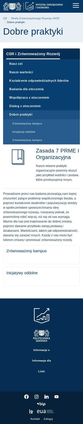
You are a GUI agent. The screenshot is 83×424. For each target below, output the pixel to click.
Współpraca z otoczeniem (29, 97)
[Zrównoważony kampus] (41, 255)
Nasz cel (15, 63)
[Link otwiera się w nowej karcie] (26, 396)
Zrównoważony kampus (27, 123)
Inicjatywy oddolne (24, 131)
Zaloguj (48, 418)
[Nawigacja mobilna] (76, 5)
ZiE (5, 18)
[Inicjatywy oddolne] (41, 276)
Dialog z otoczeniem (25, 106)
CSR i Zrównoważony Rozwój (33, 54)
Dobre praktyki (20, 114)
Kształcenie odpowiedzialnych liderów (39, 80)
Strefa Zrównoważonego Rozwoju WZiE (35, 18)
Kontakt (35, 418)
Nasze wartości (21, 72)
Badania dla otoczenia (26, 89)
